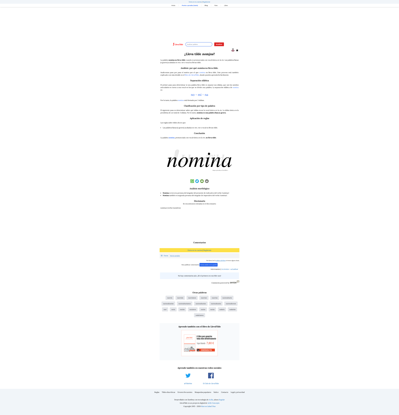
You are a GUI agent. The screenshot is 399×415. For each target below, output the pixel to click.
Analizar (219, 44)
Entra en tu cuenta (195, 2)
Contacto (224, 392)
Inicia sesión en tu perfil (208, 265)
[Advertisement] (199, 23)
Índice (216, 392)
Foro (215, 5)
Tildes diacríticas (168, 392)
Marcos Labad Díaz (208, 406)
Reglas (156, 392)
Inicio (173, 5)
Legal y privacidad (238, 392)
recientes (225, 269)
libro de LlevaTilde (192, 75)
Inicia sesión (175, 256)
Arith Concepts (213, 403)
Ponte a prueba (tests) (190, 5)
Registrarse (206, 2)
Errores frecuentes (185, 392)
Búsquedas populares (203, 392)
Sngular (222, 400)
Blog (206, 5)
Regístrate (207, 250)
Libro (226, 5)
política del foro (221, 260)
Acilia (211, 400)
